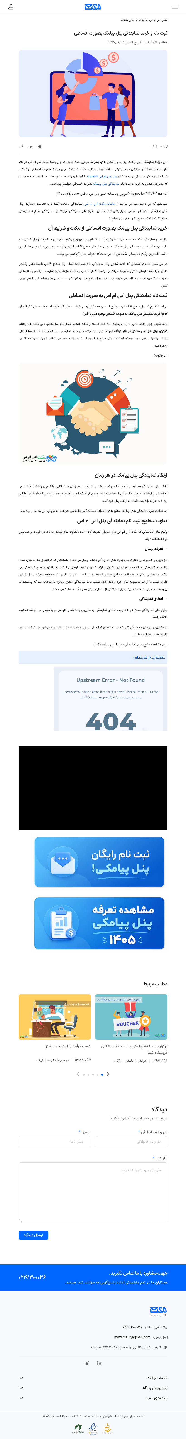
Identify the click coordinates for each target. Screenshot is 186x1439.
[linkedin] (30, 146)
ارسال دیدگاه (33, 1235)
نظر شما (160, 1158)
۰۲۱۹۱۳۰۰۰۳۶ (32, 1277)
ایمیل (84, 1132)
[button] (21, 146)
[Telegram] (86, 1363)
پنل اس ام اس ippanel (102, 176)
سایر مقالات (127, 20)
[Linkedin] (99, 1363)
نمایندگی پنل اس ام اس (149, 657)
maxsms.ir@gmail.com (132, 1337)
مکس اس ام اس (158, 20)
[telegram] (39, 146)
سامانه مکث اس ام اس (99, 204)
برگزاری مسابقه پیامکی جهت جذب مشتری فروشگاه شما (134, 1049)
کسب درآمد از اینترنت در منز (68, 1046)
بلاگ (141, 20)
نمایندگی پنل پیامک (106, 183)
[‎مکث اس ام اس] (93, 7)
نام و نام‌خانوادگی (152, 1132)
